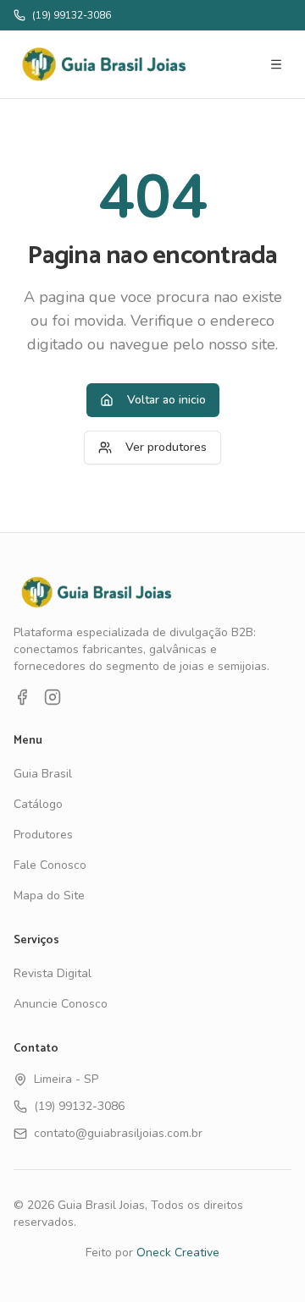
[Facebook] (22, 697)
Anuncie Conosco (61, 1004)
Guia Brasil (43, 774)
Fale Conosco (50, 865)
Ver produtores (166, 447)
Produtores (43, 835)
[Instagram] (52, 697)
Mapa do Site (49, 895)
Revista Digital (53, 973)
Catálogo (38, 804)
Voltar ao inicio (166, 400)
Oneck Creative (177, 1252)
